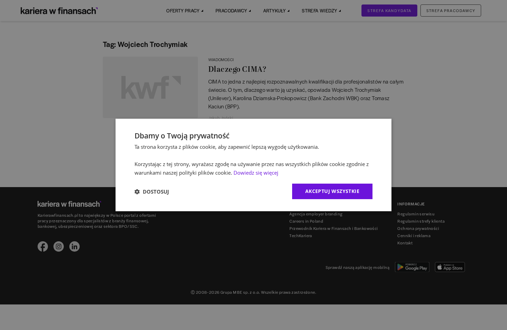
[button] (152, 191)
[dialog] (253, 165)
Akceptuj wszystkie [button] (332, 191)
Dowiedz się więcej (255, 172)
